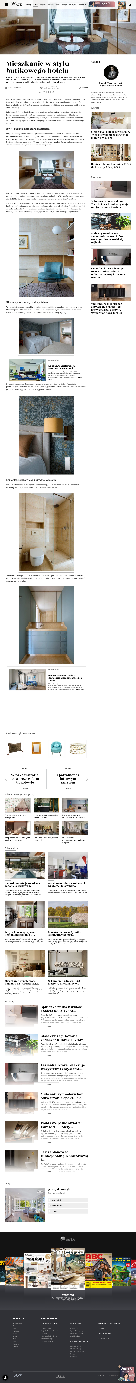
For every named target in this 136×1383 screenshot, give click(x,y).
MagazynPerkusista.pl (76, 1333)
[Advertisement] (46, 706)
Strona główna (17, 1323)
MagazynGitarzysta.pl (76, 1331)
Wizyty (35, 5)
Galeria (15, 1334)
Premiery (28, 5)
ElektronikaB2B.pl (75, 1346)
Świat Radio (73, 1356)
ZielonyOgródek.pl (46, 1339)
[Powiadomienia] (5, 1378)
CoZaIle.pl (44, 1333)
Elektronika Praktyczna (76, 1351)
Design (64, 5)
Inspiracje (16, 1331)
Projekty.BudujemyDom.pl (49, 1331)
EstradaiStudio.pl (74, 1336)
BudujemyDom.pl (46, 1328)
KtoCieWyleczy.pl (103, 1338)
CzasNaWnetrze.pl (47, 1341)
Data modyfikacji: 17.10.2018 (51, 88)
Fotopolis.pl (101, 1328)
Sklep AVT (101, 1375)
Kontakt (15, 1347)
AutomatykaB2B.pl (75, 1349)
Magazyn (16, 1344)
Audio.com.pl (73, 1328)
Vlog (14, 1341)
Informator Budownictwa (49, 1336)
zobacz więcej (96, 102)
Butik (14, 1339)
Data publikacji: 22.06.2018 (51, 87)
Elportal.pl (72, 1354)
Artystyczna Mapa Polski (78, 5)
